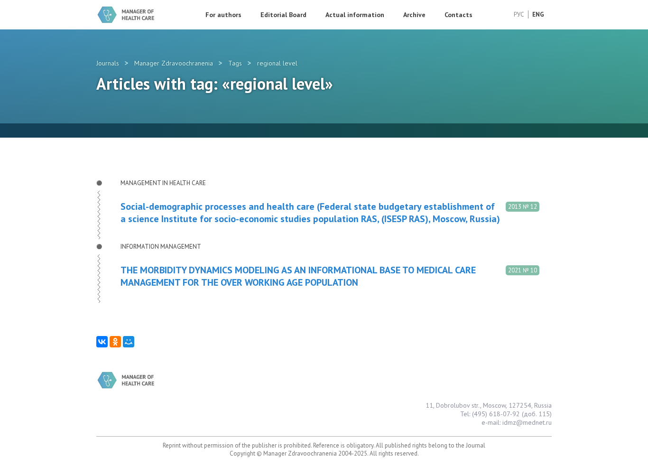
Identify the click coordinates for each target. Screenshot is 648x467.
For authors (223, 14)
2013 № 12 (522, 207)
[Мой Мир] (128, 341)
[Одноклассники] (115, 341)
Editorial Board (283, 14)
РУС (519, 14)
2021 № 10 (522, 270)
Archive (414, 14)
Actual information (354, 14)
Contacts (458, 14)
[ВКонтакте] (102, 341)
